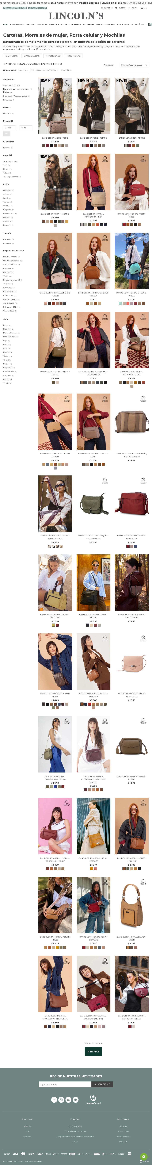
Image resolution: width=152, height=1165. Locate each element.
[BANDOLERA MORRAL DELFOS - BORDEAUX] (57, 625)
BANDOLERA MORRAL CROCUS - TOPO (93, 455)
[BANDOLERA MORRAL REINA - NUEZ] (91, 947)
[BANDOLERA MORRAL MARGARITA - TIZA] (93, 182)
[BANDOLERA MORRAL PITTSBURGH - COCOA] (101, 789)
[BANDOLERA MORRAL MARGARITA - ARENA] (93, 224)
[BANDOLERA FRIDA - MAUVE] (62, 221)
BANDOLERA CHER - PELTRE (132, 138)
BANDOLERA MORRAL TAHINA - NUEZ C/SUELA (93, 373)
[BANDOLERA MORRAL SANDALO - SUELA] (93, 261)
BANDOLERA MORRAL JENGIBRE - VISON (55, 294)
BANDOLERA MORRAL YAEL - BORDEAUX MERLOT (93, 1017)
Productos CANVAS (105, 24)
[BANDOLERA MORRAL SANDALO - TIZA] (91, 303)
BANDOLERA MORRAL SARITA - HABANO (93, 695)
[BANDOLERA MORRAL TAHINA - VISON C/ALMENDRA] (93, 382)
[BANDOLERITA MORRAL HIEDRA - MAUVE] (66, 464)
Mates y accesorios (59, 24)
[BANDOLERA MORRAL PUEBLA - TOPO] (55, 868)
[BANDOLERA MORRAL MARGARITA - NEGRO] (101, 224)
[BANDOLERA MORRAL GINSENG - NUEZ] (139, 303)
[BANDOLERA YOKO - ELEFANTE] (103, 145)
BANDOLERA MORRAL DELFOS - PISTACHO (55, 616)
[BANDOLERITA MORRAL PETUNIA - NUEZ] (55, 905)
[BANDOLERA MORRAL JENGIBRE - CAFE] (61, 303)
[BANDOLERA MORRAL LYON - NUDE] (133, 1026)
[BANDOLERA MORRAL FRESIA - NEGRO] (135, 224)
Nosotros (27, 1126)
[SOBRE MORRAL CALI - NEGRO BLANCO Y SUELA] (53, 546)
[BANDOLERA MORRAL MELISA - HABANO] (132, 826)
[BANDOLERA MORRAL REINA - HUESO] (87, 947)
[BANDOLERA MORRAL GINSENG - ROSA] (131, 303)
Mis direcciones (123, 1136)
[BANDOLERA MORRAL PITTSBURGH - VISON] (89, 789)
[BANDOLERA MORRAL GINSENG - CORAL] (127, 303)
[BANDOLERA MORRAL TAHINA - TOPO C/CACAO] (89, 382)
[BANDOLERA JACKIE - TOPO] (55, 106)
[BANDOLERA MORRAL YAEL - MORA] (103, 1026)
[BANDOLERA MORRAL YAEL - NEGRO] (91, 1026)
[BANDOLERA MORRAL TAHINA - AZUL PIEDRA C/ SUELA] (97, 382)
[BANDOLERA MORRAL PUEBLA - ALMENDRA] (51, 868)
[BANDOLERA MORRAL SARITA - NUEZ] (93, 704)
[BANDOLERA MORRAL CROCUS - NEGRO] (91, 464)
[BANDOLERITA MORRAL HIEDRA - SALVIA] (59, 464)
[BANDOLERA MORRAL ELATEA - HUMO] (131, 947)
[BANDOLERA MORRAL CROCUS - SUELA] (95, 464)
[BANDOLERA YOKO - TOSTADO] (95, 145)
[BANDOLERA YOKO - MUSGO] (99, 145)
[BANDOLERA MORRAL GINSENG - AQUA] (132, 261)
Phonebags (53, 56)
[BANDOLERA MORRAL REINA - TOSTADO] (95, 947)
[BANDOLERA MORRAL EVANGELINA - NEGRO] (57, 1026)
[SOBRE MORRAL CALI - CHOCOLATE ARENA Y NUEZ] (57, 546)
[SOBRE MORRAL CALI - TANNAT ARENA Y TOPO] (55, 503)
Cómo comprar (75, 1126)
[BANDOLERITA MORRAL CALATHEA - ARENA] (127, 382)
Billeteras (88, 24)
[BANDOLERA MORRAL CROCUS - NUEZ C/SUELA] (103, 464)
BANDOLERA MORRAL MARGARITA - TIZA (93, 215)
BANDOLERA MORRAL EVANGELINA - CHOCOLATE (55, 1017)
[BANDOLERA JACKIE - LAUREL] (62, 145)
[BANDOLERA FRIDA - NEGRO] (55, 221)
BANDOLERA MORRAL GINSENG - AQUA (131, 294)
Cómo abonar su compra (75, 1131)
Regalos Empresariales (15, 8)
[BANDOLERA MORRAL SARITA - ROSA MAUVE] (93, 707)
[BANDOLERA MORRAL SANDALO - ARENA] (99, 303)
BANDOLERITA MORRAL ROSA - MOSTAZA (93, 859)
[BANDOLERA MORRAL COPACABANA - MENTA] (51, 786)
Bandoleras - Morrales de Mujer (44, 70)
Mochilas (42, 24)
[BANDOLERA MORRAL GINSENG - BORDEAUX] (135, 303)
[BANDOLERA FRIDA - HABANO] (55, 182)
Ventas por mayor (37, 8)
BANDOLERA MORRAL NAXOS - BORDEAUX (131, 537)
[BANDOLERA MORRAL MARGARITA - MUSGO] (89, 224)
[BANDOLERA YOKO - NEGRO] (91, 145)
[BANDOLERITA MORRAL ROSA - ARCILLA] (95, 868)
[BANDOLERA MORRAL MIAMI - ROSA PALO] (132, 661)
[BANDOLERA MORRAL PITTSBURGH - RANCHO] (97, 789)
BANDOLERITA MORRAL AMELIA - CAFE (55, 695)
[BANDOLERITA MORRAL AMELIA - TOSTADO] (51, 704)
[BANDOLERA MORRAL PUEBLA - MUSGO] (62, 868)
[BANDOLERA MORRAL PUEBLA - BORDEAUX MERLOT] (55, 826)
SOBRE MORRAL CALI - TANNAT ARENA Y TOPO (55, 537)
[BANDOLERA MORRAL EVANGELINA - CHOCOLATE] (55, 984)
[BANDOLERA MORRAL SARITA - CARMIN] (89, 704)
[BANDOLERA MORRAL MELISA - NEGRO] (139, 868)
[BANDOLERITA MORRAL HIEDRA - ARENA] (55, 422)
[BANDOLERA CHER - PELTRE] (132, 106)
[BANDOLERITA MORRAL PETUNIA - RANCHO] (49, 947)
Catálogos (141, 24)
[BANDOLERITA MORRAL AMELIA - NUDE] (66, 704)
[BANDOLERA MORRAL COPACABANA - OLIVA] (55, 744)
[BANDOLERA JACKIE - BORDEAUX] (47, 145)
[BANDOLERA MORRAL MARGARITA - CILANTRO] (85, 224)
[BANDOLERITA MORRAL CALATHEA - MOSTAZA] (135, 382)
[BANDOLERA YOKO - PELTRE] (93, 106)
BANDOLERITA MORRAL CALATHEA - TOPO (132, 373)
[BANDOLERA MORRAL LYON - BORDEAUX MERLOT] (132, 984)
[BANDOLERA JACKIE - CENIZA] (66, 145)
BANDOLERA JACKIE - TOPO (55, 138)
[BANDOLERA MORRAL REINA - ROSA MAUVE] (103, 947)
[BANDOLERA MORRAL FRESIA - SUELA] (127, 224)
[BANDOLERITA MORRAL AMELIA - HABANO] (55, 704)
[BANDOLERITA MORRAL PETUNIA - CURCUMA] (57, 947)
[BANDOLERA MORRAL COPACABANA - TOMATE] (62, 786)
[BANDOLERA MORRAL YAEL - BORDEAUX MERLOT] (93, 984)
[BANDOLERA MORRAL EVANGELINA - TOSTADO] (61, 1026)
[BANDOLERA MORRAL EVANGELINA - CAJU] (64, 1026)
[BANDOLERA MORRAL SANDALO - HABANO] (95, 303)
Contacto (27, 1136)
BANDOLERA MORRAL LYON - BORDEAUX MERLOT (131, 1017)
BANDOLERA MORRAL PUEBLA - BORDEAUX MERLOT (55, 859)
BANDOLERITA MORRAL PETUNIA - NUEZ (55, 938)
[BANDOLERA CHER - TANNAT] (129, 145)
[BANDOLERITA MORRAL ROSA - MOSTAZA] (93, 826)
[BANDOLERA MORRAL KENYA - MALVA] (99, 625)
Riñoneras (73, 56)
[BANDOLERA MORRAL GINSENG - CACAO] (143, 303)
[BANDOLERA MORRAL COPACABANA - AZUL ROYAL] (55, 786)
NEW (5, 24)
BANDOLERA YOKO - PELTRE (93, 138)
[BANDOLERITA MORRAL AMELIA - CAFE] (55, 661)
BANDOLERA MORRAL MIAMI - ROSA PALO (132, 695)
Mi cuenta (123, 1126)
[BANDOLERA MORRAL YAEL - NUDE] (99, 1026)
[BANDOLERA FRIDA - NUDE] (47, 221)
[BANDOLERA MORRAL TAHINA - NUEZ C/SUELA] (93, 340)
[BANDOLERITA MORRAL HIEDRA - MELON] (62, 464)
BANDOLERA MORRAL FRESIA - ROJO (131, 215)
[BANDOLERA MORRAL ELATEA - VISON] (132, 905)
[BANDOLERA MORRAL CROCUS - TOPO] (93, 422)
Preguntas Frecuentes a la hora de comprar (75, 1136)
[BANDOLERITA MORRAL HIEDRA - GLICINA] (55, 468)
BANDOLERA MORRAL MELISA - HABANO (131, 859)
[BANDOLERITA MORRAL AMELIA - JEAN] (59, 704)
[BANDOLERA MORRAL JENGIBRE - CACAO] (49, 303)
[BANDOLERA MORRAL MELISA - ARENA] (131, 868)
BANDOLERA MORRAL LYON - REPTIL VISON (131, 616)
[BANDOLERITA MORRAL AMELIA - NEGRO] (47, 704)
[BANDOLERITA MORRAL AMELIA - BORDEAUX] (62, 704)
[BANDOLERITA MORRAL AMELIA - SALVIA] (53, 707)
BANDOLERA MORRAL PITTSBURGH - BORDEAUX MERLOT (93, 779)
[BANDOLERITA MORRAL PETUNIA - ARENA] (53, 947)
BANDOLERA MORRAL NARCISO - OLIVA (55, 373)
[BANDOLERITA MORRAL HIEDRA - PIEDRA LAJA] (47, 464)
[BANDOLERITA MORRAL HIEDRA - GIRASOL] (51, 464)
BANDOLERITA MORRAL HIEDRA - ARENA (55, 455)
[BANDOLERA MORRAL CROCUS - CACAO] (99, 464)
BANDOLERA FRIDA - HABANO (55, 214)
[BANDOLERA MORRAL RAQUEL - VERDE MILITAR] (93, 503)
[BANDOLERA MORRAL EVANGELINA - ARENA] (53, 1026)
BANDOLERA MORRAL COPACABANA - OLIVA (55, 777)
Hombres (76, 24)
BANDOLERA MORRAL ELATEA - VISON (132, 938)
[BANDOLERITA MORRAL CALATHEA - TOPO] (132, 340)
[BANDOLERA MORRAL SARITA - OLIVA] (105, 704)
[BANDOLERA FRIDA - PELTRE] (55, 225)
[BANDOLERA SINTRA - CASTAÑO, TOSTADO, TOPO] (132, 422)
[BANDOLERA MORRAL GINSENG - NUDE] (124, 303)
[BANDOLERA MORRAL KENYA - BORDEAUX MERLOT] (95, 625)
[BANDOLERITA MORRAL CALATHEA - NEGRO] (124, 382)
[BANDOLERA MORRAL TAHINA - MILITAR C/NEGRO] (101, 382)
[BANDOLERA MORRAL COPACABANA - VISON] (59, 786)
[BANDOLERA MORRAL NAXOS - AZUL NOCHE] (135, 546)
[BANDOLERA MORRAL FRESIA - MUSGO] (131, 224)
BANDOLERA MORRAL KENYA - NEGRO (93, 616)
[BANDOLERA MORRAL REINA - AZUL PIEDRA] (99, 947)
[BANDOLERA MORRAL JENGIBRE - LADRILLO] (53, 303)
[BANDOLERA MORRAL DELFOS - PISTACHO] (55, 582)
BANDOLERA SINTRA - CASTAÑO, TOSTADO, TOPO (132, 455)
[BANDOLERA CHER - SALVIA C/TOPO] (137, 145)
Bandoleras (32, 56)
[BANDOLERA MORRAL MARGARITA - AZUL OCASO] (105, 224)
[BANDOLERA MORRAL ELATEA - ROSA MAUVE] (135, 947)
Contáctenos (107, 8)
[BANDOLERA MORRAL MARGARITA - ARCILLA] (97, 224)
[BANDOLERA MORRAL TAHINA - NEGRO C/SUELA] (105, 382)
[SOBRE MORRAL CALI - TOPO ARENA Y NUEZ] (61, 546)
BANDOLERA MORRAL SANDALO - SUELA (93, 294)
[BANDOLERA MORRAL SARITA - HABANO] (93, 661)
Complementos (125, 24)
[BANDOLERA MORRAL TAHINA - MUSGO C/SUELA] (85, 382)
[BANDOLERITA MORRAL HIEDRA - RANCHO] (55, 464)
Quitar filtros (66, 70)
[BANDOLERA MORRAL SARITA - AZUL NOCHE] (85, 704)
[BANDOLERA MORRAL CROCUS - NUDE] (87, 464)
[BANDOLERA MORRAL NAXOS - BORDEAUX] (132, 503)
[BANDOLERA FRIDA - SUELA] (51, 221)
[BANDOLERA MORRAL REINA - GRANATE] (93, 905)
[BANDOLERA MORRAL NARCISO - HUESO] (57, 382)
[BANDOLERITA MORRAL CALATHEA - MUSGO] (139, 382)
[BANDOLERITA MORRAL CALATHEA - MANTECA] (131, 382)
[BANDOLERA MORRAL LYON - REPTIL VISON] (132, 582)
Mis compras (123, 1131)
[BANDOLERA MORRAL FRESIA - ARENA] (139, 224)
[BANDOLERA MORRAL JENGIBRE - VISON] (55, 261)
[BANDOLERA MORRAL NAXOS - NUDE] (131, 546)
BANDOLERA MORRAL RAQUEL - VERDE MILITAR (93, 537)
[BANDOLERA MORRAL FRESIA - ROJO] (132, 182)
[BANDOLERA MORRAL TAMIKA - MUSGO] (132, 744)
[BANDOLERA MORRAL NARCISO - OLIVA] (55, 340)
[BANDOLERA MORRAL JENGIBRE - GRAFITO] (64, 303)
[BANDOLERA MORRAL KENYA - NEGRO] (93, 582)
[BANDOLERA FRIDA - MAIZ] (66, 221)
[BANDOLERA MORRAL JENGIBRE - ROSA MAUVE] (57, 303)
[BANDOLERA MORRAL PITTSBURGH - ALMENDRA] (93, 789)
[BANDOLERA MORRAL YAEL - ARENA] (87, 1026)
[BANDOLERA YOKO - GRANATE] (87, 145)
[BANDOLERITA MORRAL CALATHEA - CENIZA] (131, 386)
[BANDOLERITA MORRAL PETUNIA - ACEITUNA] (61, 947)
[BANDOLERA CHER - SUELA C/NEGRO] (133, 145)
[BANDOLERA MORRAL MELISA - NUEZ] (135, 868)
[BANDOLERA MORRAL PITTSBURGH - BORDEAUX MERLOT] (93, 744)
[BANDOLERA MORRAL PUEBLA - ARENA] (59, 868)
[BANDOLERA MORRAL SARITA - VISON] (101, 704)
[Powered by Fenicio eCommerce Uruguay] (144, 1161)
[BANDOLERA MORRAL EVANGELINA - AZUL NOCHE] (49, 1026)
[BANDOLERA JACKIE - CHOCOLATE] (55, 145)
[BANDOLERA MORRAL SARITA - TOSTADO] (97, 704)
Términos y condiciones (33, 1161)
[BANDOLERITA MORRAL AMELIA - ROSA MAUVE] (57, 707)
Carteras (30, 24)
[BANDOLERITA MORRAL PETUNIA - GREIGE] (64, 947)
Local (27, 1131)
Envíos (75, 1142)
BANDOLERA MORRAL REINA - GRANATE (93, 938)
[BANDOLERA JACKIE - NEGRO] (51, 145)
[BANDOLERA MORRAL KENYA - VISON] (91, 625)
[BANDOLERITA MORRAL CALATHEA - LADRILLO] (143, 382)
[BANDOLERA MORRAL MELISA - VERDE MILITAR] (127, 868)
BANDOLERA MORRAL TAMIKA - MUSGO (132, 777)
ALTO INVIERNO (17, 24)
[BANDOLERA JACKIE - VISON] (59, 145)
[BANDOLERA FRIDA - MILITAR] (59, 221)
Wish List (123, 1142)
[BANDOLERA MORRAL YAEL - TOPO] (95, 1026)
